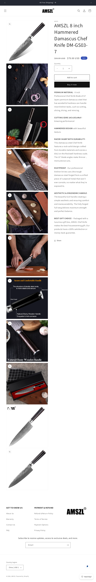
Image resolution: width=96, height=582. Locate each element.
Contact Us (10, 525)
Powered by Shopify (22, 576)
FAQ (7, 530)
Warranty (10, 519)
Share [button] (59, 240)
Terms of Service (41, 519)
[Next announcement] (91, 3)
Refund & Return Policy (43, 513)
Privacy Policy (39, 530)
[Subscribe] (67, 545)
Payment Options (41, 525)
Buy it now (72, 84)
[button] (5, 11)
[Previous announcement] (5, 3)
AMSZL (13, 576)
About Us (10, 513)
